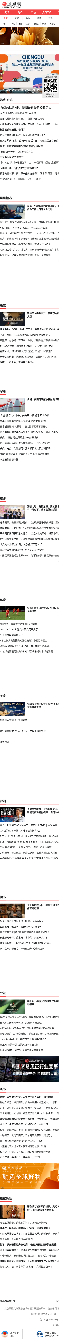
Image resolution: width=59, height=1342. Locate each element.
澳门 (5, 23)
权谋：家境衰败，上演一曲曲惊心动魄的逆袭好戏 (25, 1129)
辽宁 (28, 23)
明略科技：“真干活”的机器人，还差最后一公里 (24, 227)
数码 (50, 18)
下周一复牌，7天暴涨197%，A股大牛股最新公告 (25, 334)
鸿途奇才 (48, 1135)
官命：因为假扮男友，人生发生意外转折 (20, 1096)
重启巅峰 (48, 1096)
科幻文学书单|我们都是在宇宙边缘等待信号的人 (24, 932)
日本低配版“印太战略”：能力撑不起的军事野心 (24, 426)
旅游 (3, 498)
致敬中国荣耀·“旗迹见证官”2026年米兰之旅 (22, 549)
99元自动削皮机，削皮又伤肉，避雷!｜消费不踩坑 (25, 847)
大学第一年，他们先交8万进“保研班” (19, 168)
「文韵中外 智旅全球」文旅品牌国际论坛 (21, 544)
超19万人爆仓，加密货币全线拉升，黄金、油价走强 (26, 345)
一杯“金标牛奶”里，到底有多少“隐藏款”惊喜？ (23, 1039)
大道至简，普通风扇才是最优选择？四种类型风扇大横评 (28, 852)
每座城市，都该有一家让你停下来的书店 (20, 926)
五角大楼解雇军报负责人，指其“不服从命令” (22, 118)
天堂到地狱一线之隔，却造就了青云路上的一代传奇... (27, 1113)
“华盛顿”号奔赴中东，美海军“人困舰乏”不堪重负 (24, 415)
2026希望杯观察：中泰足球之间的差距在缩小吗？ (25, 645)
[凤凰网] (11, 7)
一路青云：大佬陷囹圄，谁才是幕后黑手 (20, 1135)
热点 (3, 100)
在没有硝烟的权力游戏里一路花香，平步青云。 (24, 1118)
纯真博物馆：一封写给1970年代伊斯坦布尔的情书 (25, 943)
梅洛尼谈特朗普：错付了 (12, 129)
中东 (13, 23)
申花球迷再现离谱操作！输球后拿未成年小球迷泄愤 (26, 651)
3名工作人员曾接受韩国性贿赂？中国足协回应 (23, 640)
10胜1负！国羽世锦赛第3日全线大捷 (18, 623)
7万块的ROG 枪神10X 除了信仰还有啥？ (20, 830)
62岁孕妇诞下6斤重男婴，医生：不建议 (20, 179)
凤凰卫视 (46, 12)
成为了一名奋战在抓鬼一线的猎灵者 (18, 1124)
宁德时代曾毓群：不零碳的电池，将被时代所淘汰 (25, 244)
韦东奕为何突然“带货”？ (12, 157)
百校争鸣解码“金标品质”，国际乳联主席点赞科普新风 (27, 1028)
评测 (3, 801)
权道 (41, 1140)
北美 (20, 23)
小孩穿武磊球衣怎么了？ (12, 634)
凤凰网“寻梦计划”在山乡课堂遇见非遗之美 (21, 1050)
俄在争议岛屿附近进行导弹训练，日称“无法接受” (25, 442)
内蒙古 (36, 23)
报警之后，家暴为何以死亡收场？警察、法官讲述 (25, 255)
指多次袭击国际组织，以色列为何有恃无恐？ (23, 135)
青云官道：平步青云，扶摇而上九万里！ (20, 1157)
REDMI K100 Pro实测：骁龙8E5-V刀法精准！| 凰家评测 (29, 836)
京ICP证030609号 (48, 1319)
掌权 (55, 1102)
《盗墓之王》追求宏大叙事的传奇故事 (19, 1146)
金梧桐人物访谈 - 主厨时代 (13, 719)
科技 (33, 12)
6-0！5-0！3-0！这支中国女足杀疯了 (19, 629)
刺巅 (43, 1146)
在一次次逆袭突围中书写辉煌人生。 (18, 1140)
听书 (3, 1089)
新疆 (44, 23)
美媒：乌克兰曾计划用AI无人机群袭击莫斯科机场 (25, 448)
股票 (39, 18)
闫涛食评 (4, 741)
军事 (3, 391)
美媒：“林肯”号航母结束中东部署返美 (19, 437)
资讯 (6, 12)
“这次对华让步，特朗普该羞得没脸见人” (26, 108)
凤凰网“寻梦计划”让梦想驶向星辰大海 (19, 1044)
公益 (3, 993)
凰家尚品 (6, 1198)
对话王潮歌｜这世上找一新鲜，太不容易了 (22, 921)
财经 (20, 12)
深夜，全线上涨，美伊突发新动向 (17, 362)
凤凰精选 (6, 198)
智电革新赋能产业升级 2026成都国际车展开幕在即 (27, 89)
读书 (3, 897)
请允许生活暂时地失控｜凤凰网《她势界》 (22, 1022)
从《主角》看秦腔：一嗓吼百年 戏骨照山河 (22, 948)
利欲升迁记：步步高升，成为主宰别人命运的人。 (25, 1102)
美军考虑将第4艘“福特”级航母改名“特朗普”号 (23, 420)
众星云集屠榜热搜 (9, 459)
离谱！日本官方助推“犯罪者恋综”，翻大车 (21, 146)
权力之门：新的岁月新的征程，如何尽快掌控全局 (25, 1151)
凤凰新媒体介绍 (8, 1300)
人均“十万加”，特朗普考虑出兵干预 (18, 113)
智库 (28, 18)
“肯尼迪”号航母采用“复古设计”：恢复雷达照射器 (24, 453)
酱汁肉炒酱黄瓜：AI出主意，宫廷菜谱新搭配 (23, 730)
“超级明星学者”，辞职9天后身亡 (16, 151)
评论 (17, 18)
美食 (3, 696)
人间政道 (43, 1124)
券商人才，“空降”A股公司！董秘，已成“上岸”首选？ (26, 351)
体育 (3, 600)
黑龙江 (52, 23)
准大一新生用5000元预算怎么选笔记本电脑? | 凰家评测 (28, 825)
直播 (6, 18)
